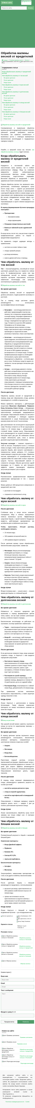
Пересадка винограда (26, 1063)
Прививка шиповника (26, 1037)
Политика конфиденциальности (15, 1101)
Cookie (27, 1101)
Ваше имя (4, 976)
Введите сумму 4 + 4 (8, 1012)
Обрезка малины (25, 963)
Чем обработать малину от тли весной (15, 75)
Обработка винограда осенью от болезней (26, 1056)
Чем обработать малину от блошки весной (16, 112)
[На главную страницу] (26, 2)
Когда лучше (7, 82)
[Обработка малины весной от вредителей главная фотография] (15, 125)
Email (3, 983)
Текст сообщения (7, 990)
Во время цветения (9, 78)
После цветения (8, 80)
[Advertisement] (17, 29)
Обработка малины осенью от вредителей (26, 947)
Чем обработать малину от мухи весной (15, 85)
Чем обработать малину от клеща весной (16, 102)
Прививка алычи (22, 1044)
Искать (30, 8)
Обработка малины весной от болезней (25, 955)
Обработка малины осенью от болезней (25, 938)
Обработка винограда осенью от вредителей (26, 1050)
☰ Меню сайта (7, 2)
